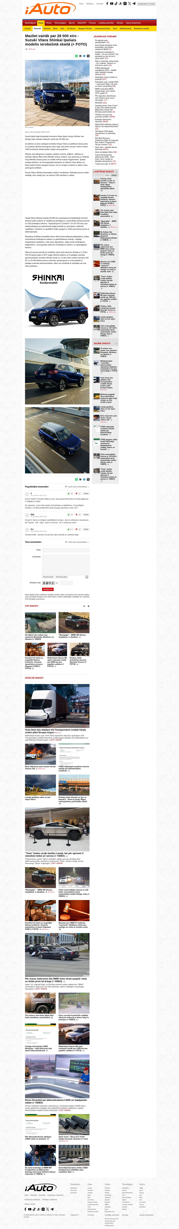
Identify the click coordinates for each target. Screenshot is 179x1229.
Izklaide (90, 1192)
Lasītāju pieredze (112, 1215)
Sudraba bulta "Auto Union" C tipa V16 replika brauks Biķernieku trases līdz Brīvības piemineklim (106, 108)
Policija (107, 1192)
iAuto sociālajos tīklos (106, 152)
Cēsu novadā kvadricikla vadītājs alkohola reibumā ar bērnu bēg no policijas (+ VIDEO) (74, 1017)
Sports (142, 1184)
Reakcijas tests (110, 1211)
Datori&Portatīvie (127, 1192)
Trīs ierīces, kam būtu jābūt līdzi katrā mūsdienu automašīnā (39, 1016)
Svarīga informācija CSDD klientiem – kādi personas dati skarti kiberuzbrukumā (38, 1048)
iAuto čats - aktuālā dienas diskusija (106, 148)
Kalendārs (142, 1207)
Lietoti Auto (73, 1188)
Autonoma (73, 1192)
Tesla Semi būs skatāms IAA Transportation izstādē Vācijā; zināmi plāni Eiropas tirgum (106, 383)
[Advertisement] (57, 196)
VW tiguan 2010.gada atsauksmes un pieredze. (105, 133)
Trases (141, 1204)
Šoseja (141, 1192)
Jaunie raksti (102, 343)
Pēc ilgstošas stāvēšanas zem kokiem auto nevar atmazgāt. (105, 98)
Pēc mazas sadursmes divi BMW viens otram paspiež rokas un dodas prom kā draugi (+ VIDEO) (56, 980)
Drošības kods (35, 583)
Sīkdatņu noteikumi (49, 1200)
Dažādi (124, 1209)
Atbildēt (86, 493)
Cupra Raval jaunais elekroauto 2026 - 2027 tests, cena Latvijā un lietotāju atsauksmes (105, 158)
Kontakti (99, 4)
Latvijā (90, 1188)
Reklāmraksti (92, 1209)
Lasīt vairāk (56, 740)
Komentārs (36, 557)
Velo (89, 1197)
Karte (106, 1209)
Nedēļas (114, 175)
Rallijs (141, 1188)
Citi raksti (31, 606)
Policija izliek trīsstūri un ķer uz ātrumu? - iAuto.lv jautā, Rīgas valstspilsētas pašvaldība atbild (73, 799)
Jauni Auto (73, 1190)
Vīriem (107, 1184)
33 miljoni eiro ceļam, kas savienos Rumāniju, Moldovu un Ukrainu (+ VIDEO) (39, 637)
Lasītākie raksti (104, 171)
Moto (89, 1195)
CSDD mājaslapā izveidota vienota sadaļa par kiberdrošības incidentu (74, 768)
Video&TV (74, 1215)
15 (48, 1139)
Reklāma (90, 4)
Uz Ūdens (91, 1200)
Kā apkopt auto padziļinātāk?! (102, 41)
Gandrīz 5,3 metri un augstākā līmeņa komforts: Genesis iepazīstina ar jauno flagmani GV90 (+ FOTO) (34, 663)
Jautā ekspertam (146, 1215)
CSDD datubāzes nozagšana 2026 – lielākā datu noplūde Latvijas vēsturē (105, 71)
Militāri (107, 1204)
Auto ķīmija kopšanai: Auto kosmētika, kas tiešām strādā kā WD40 (106, 47)
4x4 (140, 1195)
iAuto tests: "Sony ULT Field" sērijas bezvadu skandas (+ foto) (73, 1138)
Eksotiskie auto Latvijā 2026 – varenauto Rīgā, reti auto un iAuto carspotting (106, 84)
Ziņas (90, 1184)
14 (51, 1017)
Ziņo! (81, 4)
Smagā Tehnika (92, 1202)
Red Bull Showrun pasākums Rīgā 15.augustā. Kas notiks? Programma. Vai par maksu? (106, 141)
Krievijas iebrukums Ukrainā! (103, 120)
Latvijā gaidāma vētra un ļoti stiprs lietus (107, 319)
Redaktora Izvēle (93, 1211)
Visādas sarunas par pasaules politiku (105, 116)
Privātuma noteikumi (32, 1200)
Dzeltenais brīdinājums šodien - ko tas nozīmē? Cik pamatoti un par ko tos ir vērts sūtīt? (106, 55)
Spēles (124, 1200)
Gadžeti (124, 1207)
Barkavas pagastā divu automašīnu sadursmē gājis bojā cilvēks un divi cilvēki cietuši (108, 398)
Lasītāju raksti (109, 1225)
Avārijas (107, 1190)
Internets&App (126, 1197)
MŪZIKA (101, 103)
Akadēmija (108, 1195)
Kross (141, 1190)
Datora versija (30, 1204)
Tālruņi (124, 1190)
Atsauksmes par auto (111, 1218)
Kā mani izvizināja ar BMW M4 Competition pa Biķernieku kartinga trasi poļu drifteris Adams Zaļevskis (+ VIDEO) (40, 1171)
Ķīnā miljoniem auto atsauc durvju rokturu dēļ (108, 418)
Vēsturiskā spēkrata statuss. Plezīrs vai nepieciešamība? (106, 126)
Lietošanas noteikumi (55, 1195)
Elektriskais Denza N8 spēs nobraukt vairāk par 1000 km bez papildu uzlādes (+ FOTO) (57, 662)
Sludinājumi (75, 1184)
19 (60, 803)
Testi (89, 1207)
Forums (91, 1215)
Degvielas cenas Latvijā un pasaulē (106, 78)
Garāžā (107, 1200)
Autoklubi (107, 1207)
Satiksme (108, 1197)
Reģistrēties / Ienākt (146, 4)
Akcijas (125, 1215)
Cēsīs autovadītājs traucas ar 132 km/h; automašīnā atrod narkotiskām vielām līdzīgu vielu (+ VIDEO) (74, 893)
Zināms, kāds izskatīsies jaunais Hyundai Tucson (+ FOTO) (78, 661)
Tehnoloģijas (127, 1184)
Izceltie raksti (34, 678)
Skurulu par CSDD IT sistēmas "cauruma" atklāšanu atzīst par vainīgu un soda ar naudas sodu (73, 925)
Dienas (107, 175)
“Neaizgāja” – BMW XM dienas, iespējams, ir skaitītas (72, 636)
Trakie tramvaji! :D (105, 164)
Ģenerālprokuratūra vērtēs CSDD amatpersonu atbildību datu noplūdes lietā (73, 1170)
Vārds (38, 550)
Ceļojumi (107, 1202)
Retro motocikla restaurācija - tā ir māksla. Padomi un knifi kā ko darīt (106, 63)
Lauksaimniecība (93, 1204)
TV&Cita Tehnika (127, 1204)
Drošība (107, 1188)
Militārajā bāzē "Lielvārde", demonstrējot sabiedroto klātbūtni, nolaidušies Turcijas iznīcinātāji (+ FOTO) (108, 367)
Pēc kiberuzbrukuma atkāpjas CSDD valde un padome (38, 1138)
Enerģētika (125, 1188)
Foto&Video (125, 1202)
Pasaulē (90, 1190)
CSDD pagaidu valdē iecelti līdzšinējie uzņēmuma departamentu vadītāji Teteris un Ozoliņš (108, 444)
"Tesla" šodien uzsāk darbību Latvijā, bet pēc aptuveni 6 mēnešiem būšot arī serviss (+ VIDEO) (54, 854)
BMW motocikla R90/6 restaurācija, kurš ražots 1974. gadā (105, 91)
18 (60, 929)
